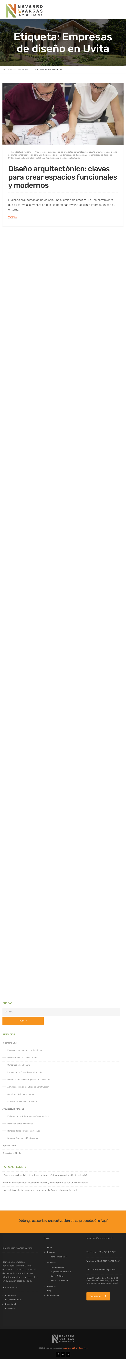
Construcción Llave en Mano (20, 1094)
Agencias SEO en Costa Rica (75, 1348)
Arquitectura (41, 152)
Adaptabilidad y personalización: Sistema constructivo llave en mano (54, 949)
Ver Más (12, 217)
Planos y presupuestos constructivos (24, 1050)
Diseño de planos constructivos (86, 626)
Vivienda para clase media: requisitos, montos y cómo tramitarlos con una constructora (45, 1182)
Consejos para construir (59, 626)
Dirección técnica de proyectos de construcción (29, 1079)
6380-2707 (102, 1261)
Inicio (49, 1248)
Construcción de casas (19, 321)
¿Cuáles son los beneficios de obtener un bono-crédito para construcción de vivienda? (44, 1175)
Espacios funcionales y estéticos (29, 158)
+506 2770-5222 (106, 1252)
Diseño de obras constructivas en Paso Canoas (48, 927)
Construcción (17, 476)
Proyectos (51, 1286)
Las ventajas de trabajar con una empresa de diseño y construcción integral (39, 1190)
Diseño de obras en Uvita (42, 321)
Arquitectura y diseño (21, 152)
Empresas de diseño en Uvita (102, 321)
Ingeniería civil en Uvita (106, 479)
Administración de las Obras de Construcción (28, 1087)
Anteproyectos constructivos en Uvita (59, 779)
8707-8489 (114, 1261)
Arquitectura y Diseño (13, 1109)
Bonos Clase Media (11, 1153)
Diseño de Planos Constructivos (22, 1057)
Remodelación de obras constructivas (36, 930)
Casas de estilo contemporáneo (100, 318)
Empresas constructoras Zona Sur (50, 479)
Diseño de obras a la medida (20, 1124)
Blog (49, 1291)
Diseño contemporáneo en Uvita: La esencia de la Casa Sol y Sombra (61, 340)
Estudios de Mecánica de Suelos (22, 1101)
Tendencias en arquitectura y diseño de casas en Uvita (58, 800)
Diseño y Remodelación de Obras (22, 1138)
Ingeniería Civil (32, 779)
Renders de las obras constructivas (23, 1131)
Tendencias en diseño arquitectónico (63, 158)
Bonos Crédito (9, 1145)
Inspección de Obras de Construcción (24, 1072)
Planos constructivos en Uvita (100, 629)
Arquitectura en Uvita (45, 318)
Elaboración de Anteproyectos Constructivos (28, 1116)
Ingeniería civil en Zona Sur (72, 629)
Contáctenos (53, 1295)
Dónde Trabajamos (59, 1257)
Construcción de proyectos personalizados (68, 152)
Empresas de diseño (52, 155)
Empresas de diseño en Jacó (76, 155)
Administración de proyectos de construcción (48, 476)
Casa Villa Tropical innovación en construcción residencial (58, 493)
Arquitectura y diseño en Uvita (70, 318)
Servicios (51, 1263)
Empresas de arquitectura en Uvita (71, 321)
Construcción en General (18, 1065)
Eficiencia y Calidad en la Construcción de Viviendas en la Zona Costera (63, 648)
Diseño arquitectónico (99, 152)
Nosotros (51, 1252)
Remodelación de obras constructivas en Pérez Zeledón (81, 930)
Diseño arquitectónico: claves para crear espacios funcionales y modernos (62, 177)
